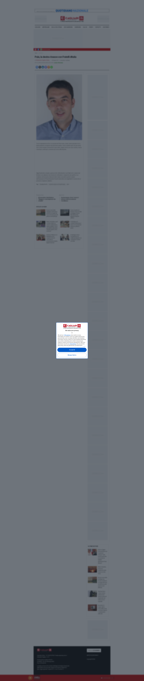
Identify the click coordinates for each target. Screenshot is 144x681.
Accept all (72, 349)
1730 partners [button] (67, 335)
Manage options (72, 355)
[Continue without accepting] (72, 332)
